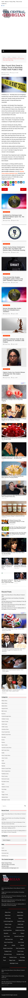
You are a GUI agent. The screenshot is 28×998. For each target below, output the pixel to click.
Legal (3, 760)
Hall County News (5, 750)
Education (4, 737)
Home (3, 1)
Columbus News (5, 729)
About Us (7, 1)
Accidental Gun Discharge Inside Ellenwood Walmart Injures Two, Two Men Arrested (13, 216)
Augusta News (5, 708)
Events (3, 739)
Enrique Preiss (6, 72)
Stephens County (5, 786)
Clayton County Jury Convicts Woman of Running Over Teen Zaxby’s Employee (14, 374)
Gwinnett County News (6, 747)
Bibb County (4, 711)
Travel (3, 791)
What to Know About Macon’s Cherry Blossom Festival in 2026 (14, 814)
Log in (3, 847)
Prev (5, 189)
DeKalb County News (6, 734)
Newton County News (6, 768)
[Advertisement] (14, 35)
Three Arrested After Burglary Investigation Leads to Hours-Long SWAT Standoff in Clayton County (13, 278)
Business (4, 713)
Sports (3, 784)
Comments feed (5, 853)
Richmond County (5, 778)
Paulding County (5, 773)
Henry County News (6, 755)
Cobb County (4, 724)
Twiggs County (5, 794)
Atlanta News (4, 705)
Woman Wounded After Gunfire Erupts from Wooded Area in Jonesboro (12, 310)
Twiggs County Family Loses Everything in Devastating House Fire (13, 819)
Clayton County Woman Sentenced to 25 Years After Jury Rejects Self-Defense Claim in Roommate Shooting (14, 248)
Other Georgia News (6, 771)
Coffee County (5, 726)
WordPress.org (5, 855)
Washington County (6, 799)
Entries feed (4, 850)
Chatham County (5, 718)
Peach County (5, 776)
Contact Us (4, 3)
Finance (3, 742)
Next (23, 189)
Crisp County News (6, 731)
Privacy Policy (12, 1)
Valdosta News (5, 797)
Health (3, 752)
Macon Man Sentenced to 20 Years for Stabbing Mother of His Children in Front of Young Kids (14, 831)
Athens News (4, 703)
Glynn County (4, 745)
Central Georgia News (6, 716)
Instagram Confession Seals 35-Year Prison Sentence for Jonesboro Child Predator (13, 340)
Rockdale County (5, 781)
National (3, 765)
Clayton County (6, 74)
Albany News (4, 700)
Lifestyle (3, 763)
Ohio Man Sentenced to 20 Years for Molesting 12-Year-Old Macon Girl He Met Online (13, 823)
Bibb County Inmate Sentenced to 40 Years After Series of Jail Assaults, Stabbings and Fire (14, 827)
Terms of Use (19, 1)
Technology (4, 789)
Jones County (4, 758)
